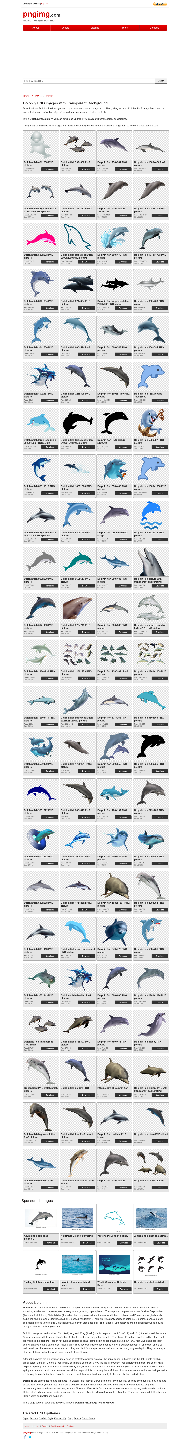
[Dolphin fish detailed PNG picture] (41, 1163)
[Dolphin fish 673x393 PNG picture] (78, 1024)
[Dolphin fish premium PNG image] (114, 515)
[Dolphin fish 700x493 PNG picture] (78, 839)
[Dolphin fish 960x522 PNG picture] (41, 793)
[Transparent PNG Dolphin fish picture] (41, 1070)
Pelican (77, 1418)
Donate (65, 27)
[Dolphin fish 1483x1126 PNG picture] (151, 191)
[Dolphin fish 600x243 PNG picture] (114, 330)
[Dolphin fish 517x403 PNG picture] (41, 608)
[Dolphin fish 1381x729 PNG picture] (78, 191)
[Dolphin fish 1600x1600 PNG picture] (151, 469)
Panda (91, 1418)
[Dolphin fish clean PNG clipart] (151, 1117)
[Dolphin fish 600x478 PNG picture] (114, 237)
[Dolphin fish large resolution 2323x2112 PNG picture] (78, 700)
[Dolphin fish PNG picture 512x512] (114, 423)
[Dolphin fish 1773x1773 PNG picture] (151, 238)
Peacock (34, 1418)
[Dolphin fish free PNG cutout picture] (78, 1117)
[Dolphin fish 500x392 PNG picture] (41, 839)
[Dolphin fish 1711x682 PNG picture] (78, 886)
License (95, 27)
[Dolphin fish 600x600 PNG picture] (114, 978)
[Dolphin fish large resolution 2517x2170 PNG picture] (151, 608)
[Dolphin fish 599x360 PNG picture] (78, 145)
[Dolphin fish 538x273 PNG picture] (41, 237)
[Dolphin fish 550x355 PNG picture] (151, 700)
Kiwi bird (58, 1418)
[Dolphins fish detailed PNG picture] (78, 978)
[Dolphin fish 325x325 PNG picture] (78, 377)
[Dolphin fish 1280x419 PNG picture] (41, 700)
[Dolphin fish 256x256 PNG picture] (151, 747)
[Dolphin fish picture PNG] (78, 1071)
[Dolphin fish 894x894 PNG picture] (41, 284)
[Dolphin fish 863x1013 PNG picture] (41, 469)
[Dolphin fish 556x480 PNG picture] (41, 747)
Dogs (70, 1418)
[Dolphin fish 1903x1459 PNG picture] (114, 376)
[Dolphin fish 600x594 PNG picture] (151, 330)
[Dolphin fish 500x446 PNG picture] (114, 839)
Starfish (42, 1418)
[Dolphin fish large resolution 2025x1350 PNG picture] (41, 423)
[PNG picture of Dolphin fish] (114, 1070)
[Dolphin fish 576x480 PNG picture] (114, 469)
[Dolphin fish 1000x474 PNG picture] (151, 145)
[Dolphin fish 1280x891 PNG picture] (114, 654)
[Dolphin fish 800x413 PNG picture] (41, 932)
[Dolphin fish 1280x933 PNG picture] (41, 654)
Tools (125, 27)
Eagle (50, 1418)
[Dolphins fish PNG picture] (151, 1163)
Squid (25, 1418)
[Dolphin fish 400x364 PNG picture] (151, 885)
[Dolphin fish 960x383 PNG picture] (114, 608)
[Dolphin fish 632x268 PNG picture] (41, 886)
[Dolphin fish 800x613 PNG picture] (78, 793)
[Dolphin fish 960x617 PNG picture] (78, 561)
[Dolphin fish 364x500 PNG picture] (41, 330)
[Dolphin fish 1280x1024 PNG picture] (151, 978)
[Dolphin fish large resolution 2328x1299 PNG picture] (41, 191)
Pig (64, 1418)
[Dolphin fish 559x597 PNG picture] (151, 423)
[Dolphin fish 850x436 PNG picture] (114, 561)
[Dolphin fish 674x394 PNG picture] (78, 284)
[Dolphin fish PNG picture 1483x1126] (114, 191)
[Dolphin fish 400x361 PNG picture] (41, 376)
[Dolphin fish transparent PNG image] (77, 1163)
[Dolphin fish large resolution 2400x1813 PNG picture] (78, 423)
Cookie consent (57, 1426)
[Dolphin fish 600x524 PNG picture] (78, 330)
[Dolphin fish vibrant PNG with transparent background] (151, 1071)
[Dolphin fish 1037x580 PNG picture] (78, 469)
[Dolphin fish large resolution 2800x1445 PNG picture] (41, 515)
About (36, 27)
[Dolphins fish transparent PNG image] (41, 1024)
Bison (84, 1418)
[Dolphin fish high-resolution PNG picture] (41, 1117)
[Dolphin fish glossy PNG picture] (151, 1025)
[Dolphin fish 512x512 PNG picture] (151, 515)
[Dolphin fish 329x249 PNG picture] (78, 608)
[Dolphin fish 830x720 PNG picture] (78, 515)
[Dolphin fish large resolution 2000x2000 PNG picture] (78, 238)
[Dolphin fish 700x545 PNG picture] (151, 839)
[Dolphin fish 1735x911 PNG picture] (78, 747)
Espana (44, 3)
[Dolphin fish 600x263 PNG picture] (151, 284)
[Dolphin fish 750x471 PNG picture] (114, 1024)
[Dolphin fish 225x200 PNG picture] (151, 793)
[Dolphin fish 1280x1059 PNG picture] (151, 654)
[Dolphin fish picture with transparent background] (151, 562)
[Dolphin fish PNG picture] (114, 1163)
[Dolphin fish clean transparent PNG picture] (77, 932)
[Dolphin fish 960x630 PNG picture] (41, 561)
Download (50, 169)
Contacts (154, 27)
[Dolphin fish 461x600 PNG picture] (41, 145)
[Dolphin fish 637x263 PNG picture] (114, 701)
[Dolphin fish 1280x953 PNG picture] (78, 654)
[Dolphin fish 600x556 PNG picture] (114, 747)
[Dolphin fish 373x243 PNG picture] (41, 978)
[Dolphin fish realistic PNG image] (114, 1117)
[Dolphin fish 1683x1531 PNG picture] (114, 885)
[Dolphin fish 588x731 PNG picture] (151, 932)
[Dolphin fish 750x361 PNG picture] (114, 145)
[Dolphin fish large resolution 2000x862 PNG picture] (114, 284)
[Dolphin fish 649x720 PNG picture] (114, 932)
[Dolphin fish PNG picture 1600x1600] (151, 377)
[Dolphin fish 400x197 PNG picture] (114, 793)
